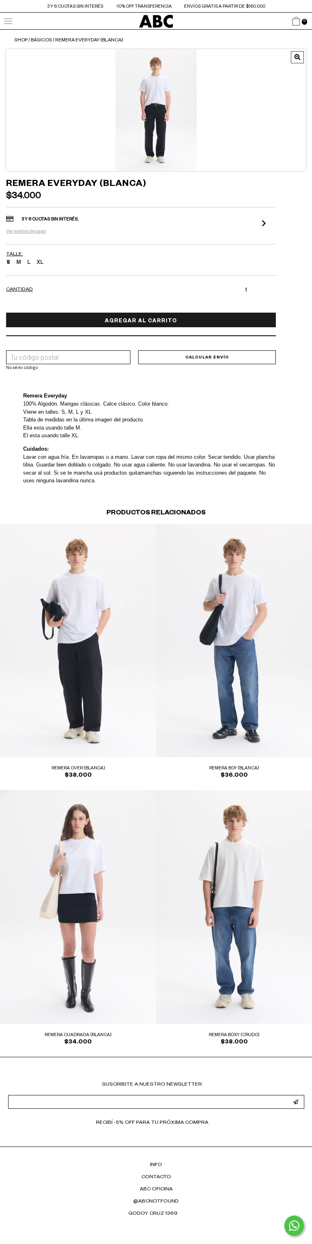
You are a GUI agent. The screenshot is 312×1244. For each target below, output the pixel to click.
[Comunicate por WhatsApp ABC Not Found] (294, 1226)
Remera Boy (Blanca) (234, 768)
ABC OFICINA (156, 1189)
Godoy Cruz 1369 (153, 1214)
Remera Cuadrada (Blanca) (78, 1035)
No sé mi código (22, 368)
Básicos (41, 40)
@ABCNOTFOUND (156, 1202)
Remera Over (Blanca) (78, 768)
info (156, 1165)
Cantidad (19, 290)
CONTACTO (156, 1177)
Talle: (14, 254)
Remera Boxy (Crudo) (234, 1035)
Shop (21, 40)
